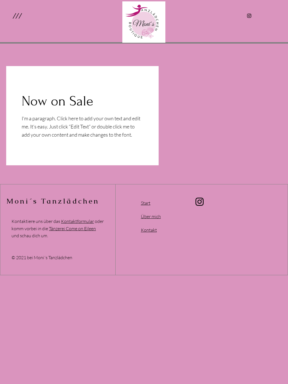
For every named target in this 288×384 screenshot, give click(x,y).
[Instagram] (249, 16)
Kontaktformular (77, 221)
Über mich (151, 216)
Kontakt (149, 230)
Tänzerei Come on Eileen (72, 228)
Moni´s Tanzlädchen (53, 201)
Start (145, 203)
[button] (17, 16)
